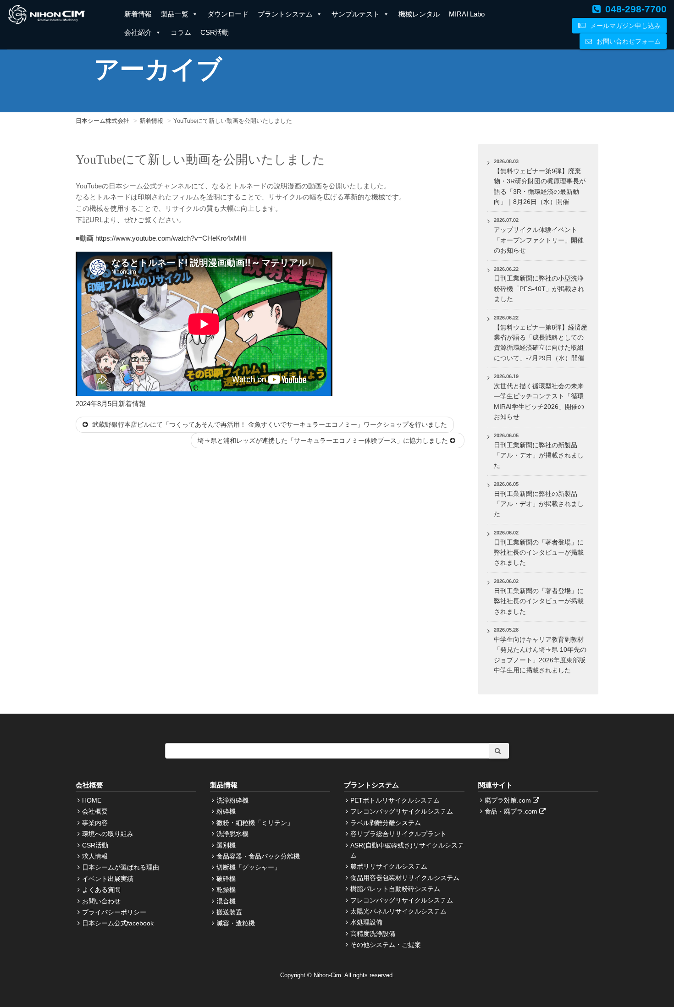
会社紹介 (138, 32)
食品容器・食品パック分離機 (258, 856)
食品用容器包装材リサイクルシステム (404, 877)
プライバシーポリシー (114, 912)
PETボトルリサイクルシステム (395, 800)
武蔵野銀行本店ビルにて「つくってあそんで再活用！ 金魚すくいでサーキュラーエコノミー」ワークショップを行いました (268, 424)
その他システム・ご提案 (385, 944)
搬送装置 (229, 912)
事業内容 (95, 822)
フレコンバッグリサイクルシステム (401, 811)
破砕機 (226, 878)
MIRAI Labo (467, 14)
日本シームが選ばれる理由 (120, 867)
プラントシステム (285, 14)
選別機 (226, 845)
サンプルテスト (355, 14)
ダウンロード (228, 14)
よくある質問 (101, 889)
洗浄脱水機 (232, 833)
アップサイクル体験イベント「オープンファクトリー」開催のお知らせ (539, 240)
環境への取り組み (107, 833)
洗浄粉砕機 (232, 800)
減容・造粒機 (235, 923)
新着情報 (138, 14)
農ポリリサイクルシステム (388, 866)
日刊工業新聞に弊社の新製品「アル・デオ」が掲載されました (539, 455)
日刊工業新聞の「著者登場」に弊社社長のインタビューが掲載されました (539, 553)
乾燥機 (226, 889)
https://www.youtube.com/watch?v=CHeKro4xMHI (171, 238)
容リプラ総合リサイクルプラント (398, 833)
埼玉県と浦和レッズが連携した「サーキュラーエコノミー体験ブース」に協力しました (324, 440)
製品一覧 (174, 14)
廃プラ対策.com (509, 800)
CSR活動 (214, 32)
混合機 (226, 901)
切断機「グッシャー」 (248, 867)
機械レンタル (419, 14)
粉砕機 (226, 811)
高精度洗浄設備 (372, 933)
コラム (181, 32)
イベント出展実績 (107, 878)
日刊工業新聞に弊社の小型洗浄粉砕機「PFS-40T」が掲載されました (539, 289)
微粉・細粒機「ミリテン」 (254, 822)
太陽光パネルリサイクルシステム (398, 911)
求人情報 (95, 856)
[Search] (499, 751)
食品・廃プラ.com (512, 811)
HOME (91, 800)
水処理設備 (366, 922)
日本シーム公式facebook (118, 923)
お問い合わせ (101, 901)
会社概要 (95, 811)
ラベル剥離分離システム (385, 822)
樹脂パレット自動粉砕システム (395, 888)
